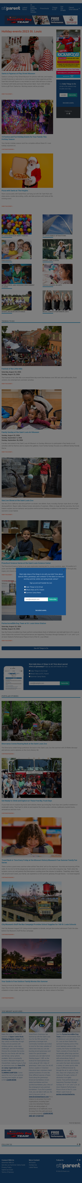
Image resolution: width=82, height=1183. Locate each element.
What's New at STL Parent (35, 590)
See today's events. (40, 610)
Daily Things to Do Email (34, 587)
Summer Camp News (33, 593)
